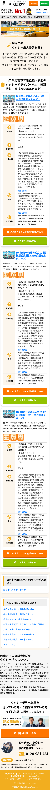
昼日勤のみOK (10, 619)
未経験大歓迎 (9, 609)
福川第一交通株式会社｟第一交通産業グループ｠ (30, 97)
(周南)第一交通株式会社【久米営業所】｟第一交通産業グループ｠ (31, 414)
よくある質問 (24, 773)
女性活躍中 (8, 629)
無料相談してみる (27, 733)
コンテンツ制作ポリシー (35, 778)
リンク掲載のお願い (13, 778)
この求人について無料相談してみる (26, 231)
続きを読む (22, 190)
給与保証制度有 (10, 614)
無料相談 (33, 3)
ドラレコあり (9, 644)
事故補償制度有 (10, 639)
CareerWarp (34, 776)
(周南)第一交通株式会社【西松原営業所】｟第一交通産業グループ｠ (31, 255)
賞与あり (24, 624)
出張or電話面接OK (24, 629)
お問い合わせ (39, 773)
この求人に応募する (26, 240)
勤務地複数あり (10, 634)
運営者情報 (9, 773)
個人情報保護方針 (18, 776)
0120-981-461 (37, 753)
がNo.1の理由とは (42, 12)
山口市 (6, 589)
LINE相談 (44, 3)
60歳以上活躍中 (37, 624)
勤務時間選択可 (10, 624)
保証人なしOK (26, 614)
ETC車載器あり (27, 639)
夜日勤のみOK (25, 619)
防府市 (22, 589)
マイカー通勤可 (27, 634)
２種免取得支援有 (26, 609)
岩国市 (14, 589)
